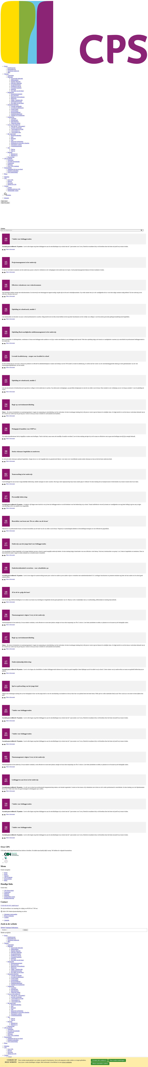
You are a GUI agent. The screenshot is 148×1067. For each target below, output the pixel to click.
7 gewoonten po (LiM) (17, 129)
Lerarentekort (14, 111)
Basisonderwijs (12, 69)
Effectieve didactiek (16, 83)
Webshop (6, 177)
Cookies (6, 917)
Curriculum (11, 75)
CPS (5, 178)
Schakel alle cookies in (99, 1060)
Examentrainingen (16, 84)
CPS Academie (8, 158)
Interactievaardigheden (17, 141)
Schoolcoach (14, 120)
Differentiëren (14, 80)
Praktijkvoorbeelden (13, 171)
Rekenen (13, 138)
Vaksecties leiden (15, 123)
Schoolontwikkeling (13, 104)
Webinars (10, 164)
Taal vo (13, 151)
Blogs (5, 174)
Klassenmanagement (16, 94)
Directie (10, 181)
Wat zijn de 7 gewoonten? (18, 126)
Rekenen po (14, 154)
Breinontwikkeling (16, 135)
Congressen (11, 163)
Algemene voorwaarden (10, 914)
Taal (12, 140)
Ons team (10, 183)
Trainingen (10, 160)
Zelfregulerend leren (16, 101)
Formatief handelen (16, 87)
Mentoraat (13, 98)
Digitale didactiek (15, 81)
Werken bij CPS (12, 184)
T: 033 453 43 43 (5, 905)
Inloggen (6, 198)
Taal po (13, 149)
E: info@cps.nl (14, 905)
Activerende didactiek (17, 78)
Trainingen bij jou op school (15, 169)
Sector (6, 66)
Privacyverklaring (9, 916)
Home (5, 872)
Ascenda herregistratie (14, 161)
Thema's (6, 74)
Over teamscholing (13, 172)
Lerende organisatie (16, 106)
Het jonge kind (12, 134)
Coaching (13, 118)
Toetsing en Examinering (17, 115)
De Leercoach (15, 95)
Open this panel (5, 202)
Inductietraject (15, 121)
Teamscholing (8, 167)
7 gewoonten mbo (16, 132)
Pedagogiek (11, 92)
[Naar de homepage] (74, 63)
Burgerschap (11, 157)
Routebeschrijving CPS (14, 189)
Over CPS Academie (13, 166)
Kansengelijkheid (15, 112)
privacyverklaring (67, 1062)
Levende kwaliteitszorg (17, 107)
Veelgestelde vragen (13, 190)
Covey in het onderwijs (14, 124)
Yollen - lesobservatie (17, 100)
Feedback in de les (16, 86)
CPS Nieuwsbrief (9, 890)
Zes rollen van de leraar (17, 91)
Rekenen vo (14, 155)
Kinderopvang (11, 68)
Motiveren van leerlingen (17, 97)
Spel (12, 137)
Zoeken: (4, 930)
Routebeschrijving (9, 898)
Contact (6, 186)
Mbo (9, 72)
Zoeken (3, 228)
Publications (14, 927)
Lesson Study (14, 109)
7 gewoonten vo (15, 131)
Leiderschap (11, 117)
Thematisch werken (16, 144)
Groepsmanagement (16, 146)
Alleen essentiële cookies (100, 1063)
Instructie (13, 89)
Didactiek (10, 77)
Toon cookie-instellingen (117, 1060)
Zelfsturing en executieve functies (20, 143)
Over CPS (10, 180)
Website (3, 927)
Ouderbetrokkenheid (16, 114)
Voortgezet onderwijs (13, 71)
